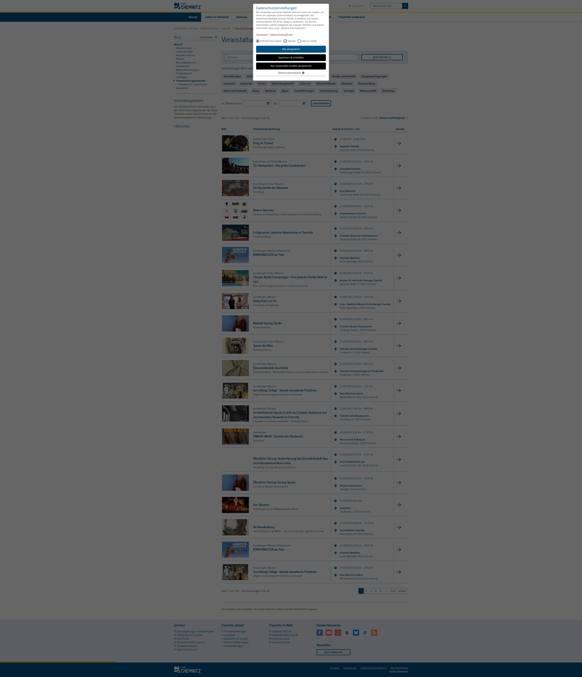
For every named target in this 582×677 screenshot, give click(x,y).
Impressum (262, 34)
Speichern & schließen (291, 57)
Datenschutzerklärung (281, 34)
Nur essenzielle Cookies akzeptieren (291, 66)
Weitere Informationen (290, 72)
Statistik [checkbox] (292, 41)
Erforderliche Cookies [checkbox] (271, 41)
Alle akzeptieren (291, 49)
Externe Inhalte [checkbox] (309, 41)
